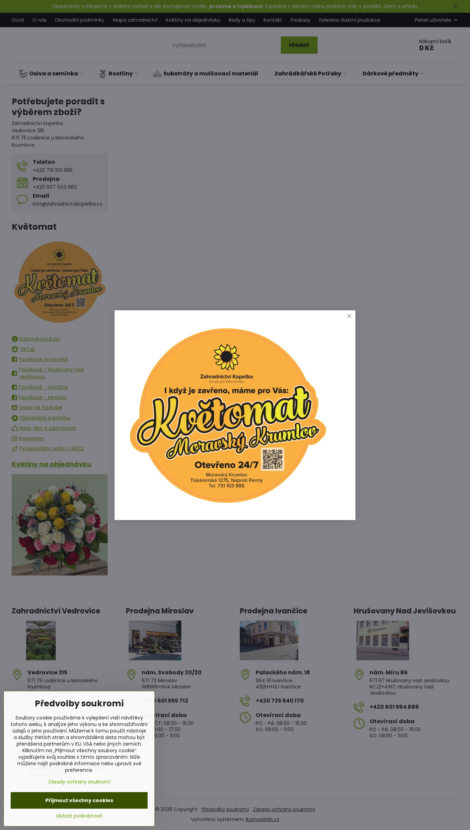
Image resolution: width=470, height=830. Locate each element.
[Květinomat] (227, 506)
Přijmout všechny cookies (79, 800)
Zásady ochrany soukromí (79, 781)
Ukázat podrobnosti (79, 816)
